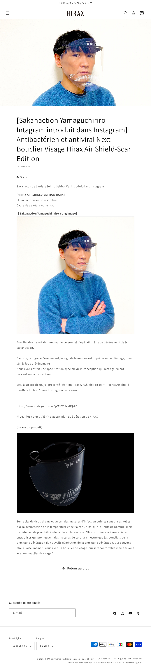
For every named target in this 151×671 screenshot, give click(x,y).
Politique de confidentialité (81, 662)
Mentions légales (133, 662)
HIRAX (47, 659)
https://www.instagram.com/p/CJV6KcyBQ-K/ (47, 406)
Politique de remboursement (128, 658)
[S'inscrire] (71, 613)
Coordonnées (104, 658)
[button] (8, 13)
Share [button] (23, 177)
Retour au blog (78, 568)
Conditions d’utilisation (110, 662)
